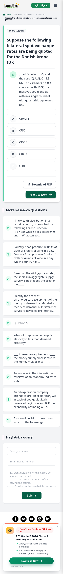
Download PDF (42, 184)
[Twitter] (23, 519)
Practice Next (38, 194)
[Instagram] (40, 519)
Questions (18, 14)
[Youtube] (32, 519)
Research (41, 14)
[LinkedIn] (48, 519)
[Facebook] (15, 519)
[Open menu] (55, 5)
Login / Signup (40, 5)
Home (8, 14)
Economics (30, 14)
